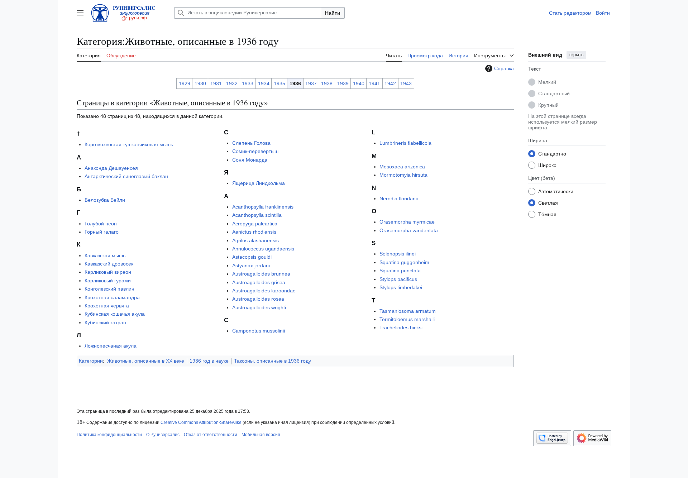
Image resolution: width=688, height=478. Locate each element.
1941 (374, 83)
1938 (327, 83)
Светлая (548, 202)
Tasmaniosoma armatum (407, 311)
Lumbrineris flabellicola (405, 143)
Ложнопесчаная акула (111, 346)
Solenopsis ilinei (397, 254)
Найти (332, 13)
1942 (390, 83)
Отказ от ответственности (210, 434)
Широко (547, 165)
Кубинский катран (105, 322)
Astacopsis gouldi (252, 257)
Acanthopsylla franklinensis (262, 207)
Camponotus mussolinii (258, 331)
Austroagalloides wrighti (259, 307)
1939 (343, 83)
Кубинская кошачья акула (115, 314)
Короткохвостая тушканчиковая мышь (129, 144)
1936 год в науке (209, 361)
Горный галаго (102, 232)
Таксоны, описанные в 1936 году (272, 361)
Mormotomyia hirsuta (403, 175)
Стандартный (554, 93)
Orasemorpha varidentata (408, 230)
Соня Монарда (249, 160)
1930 (200, 83)
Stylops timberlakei (400, 287)
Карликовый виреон (108, 272)
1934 (263, 83)
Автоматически (555, 191)
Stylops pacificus (398, 279)
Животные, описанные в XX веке (145, 361)
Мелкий (547, 82)
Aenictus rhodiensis (254, 232)
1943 (406, 83)
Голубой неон (101, 223)
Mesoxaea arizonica (402, 166)
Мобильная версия (261, 434)
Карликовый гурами (108, 280)
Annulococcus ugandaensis (263, 249)
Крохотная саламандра (112, 297)
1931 (216, 83)
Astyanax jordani (251, 265)
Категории (91, 361)
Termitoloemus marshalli (407, 319)
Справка (504, 68)
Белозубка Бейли (105, 200)
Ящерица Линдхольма (258, 183)
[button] (80, 13)
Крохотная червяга (107, 306)
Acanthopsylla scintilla (257, 215)
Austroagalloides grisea (258, 282)
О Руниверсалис (163, 434)
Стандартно (552, 153)
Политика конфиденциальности (109, 434)
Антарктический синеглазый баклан (126, 176)
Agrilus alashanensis (255, 240)
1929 (184, 83)
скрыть (576, 54)
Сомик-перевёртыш (255, 151)
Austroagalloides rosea (258, 299)
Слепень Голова (251, 143)
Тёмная (547, 214)
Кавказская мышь (105, 255)
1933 (247, 83)
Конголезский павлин (109, 289)
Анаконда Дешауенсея (111, 168)
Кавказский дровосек (109, 264)
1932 (232, 83)
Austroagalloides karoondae (264, 290)
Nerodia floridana (399, 198)
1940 (358, 83)
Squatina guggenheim (404, 262)
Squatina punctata (400, 270)
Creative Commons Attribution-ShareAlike (201, 422)
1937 (311, 83)
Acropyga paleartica (254, 223)
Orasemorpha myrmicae (407, 222)
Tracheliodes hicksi (400, 327)
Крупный (548, 104)
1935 (279, 83)
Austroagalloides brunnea (261, 274)
